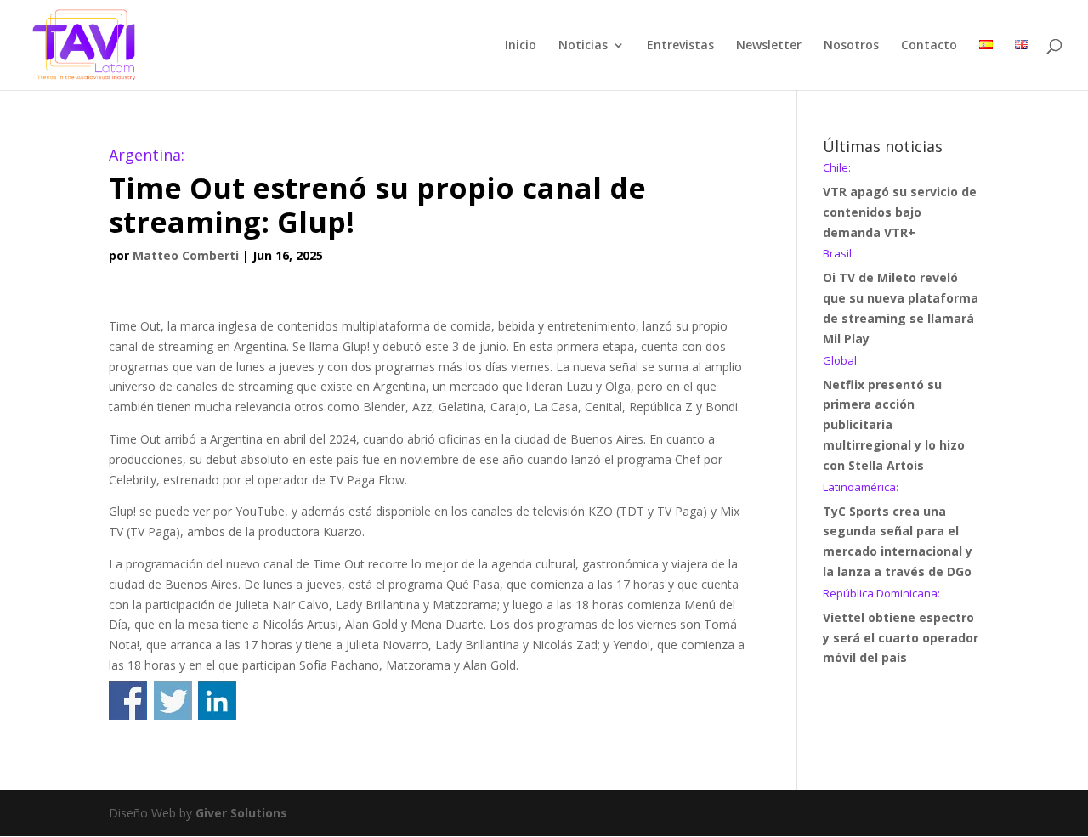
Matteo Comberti (186, 255)
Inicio (520, 46)
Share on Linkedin (217, 700)
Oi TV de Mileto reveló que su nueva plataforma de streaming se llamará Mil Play (900, 297)
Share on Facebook (128, 700)
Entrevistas (680, 46)
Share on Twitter (173, 700)
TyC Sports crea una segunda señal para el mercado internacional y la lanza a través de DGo (897, 531)
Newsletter (769, 46)
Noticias (583, 46)
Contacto (929, 46)
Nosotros (851, 46)
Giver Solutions (241, 813)
